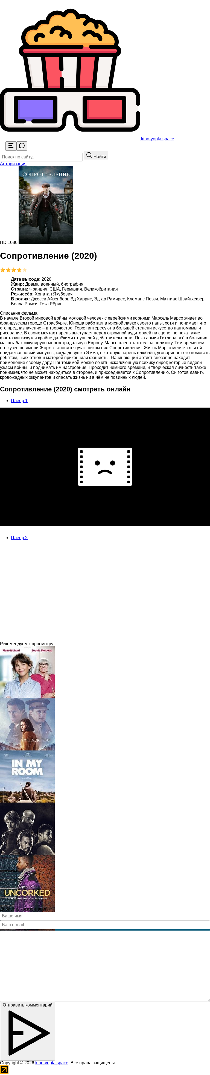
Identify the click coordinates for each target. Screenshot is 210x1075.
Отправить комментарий (27, 1005)
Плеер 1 (19, 400)
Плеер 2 (19, 537)
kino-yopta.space (51, 1062)
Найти (99, 156)
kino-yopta (157, 138)
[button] (13, 163)
